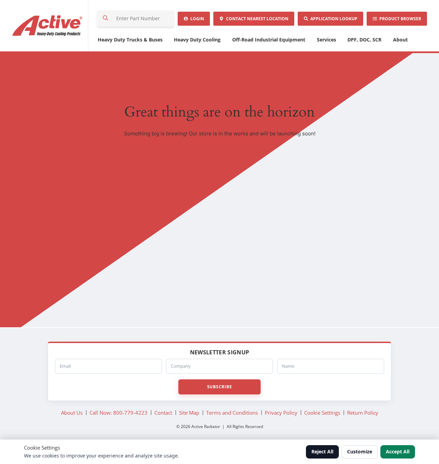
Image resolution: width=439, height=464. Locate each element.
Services (326, 39)
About (400, 39)
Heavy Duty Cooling (197, 39)
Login (196, 19)
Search (105, 18)
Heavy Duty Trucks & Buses (130, 39)
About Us (72, 412)
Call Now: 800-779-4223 (118, 412)
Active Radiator (47, 25)
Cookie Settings (322, 412)
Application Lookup (332, 19)
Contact (256, 19)
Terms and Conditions (232, 412)
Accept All (398, 451)
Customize (359, 451)
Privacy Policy (281, 412)
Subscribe (219, 387)
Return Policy (362, 412)
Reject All (322, 451)
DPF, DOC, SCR (364, 39)
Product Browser (399, 19)
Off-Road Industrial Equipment (268, 39)
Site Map (189, 412)
